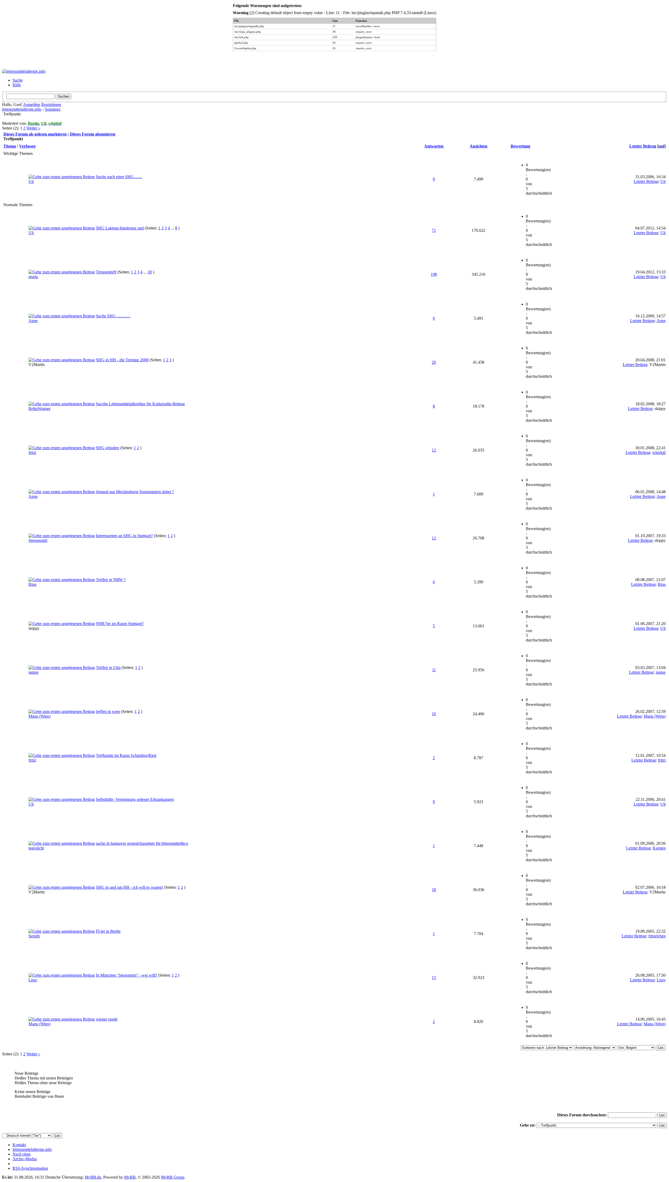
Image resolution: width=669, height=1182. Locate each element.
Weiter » (33, 128)
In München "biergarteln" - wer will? (126, 975)
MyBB (130, 1177)
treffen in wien (108, 711)
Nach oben (22, 1154)
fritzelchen (657, 936)
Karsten (659, 848)
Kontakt (19, 1144)
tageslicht (36, 848)
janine (33, 672)
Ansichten (478, 146)
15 (434, 977)
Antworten (433, 146)
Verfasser (27, 146)
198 (434, 274)
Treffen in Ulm (108, 667)
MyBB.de (93, 1177)
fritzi (32, 452)
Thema (9, 146)
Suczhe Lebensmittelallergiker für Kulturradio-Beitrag (140, 404)
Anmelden (31, 104)
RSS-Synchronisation (30, 1168)
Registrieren (51, 104)
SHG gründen (107, 448)
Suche (18, 80)
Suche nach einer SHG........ (119, 177)
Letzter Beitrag (642, 146)
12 (434, 450)
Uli (31, 181)
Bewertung (520, 146)
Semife (34, 936)
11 (434, 670)
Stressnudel (37, 540)
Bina (32, 584)
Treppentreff (106, 272)
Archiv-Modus (25, 1159)
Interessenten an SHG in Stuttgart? (124, 535)
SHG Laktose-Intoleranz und (120, 228)
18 (434, 889)
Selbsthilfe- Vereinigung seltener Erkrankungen (135, 799)
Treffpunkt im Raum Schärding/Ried (126, 755)
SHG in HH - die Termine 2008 (122, 360)
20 (150, 272)
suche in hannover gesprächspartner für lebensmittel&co (142, 843)
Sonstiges (52, 109)
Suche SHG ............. (113, 316)
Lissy (32, 980)
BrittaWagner (39, 408)
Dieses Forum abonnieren (92, 134)
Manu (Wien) (39, 716)
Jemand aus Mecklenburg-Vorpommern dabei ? (135, 491)
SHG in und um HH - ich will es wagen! (129, 887)
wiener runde (107, 1019)
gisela (33, 276)
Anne (33, 320)
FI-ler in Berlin (108, 931)
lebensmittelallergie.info (21, 109)
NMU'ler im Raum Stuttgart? (120, 623)
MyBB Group (172, 1177)
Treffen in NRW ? (111, 579)
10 (434, 714)
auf (661, 146)
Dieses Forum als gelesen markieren (35, 134)
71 (434, 230)
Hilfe (17, 85)
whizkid (659, 452)
